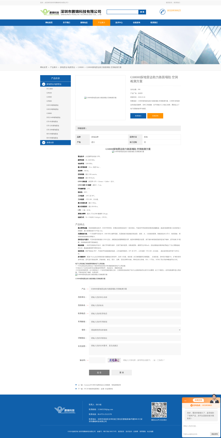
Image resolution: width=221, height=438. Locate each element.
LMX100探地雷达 (52, 105)
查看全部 (50, 143)
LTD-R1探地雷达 (52, 121)
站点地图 (150, 431)
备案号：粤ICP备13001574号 (107, 431)
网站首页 (49, 23)
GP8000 (49, 101)
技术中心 (119, 23)
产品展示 (101, 23)
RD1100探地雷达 (52, 134)
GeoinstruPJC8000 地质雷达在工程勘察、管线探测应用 (102, 385)
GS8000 (81, 67)
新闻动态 (84, 23)
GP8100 (49, 93)
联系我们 (177, 2)
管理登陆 (143, 431)
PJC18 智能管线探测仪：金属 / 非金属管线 (98, 389)
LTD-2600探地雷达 (53, 130)
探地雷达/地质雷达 (67, 67)
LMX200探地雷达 (52, 109)
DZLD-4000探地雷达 (53, 117)
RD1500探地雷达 (52, 138)
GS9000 (49, 97)
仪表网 (135, 431)
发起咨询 (215, 434)
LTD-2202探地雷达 (53, 126)
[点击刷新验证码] (114, 360)
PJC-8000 (50, 89)
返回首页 (169, 2)
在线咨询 (136, 23)
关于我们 (66, 23)
